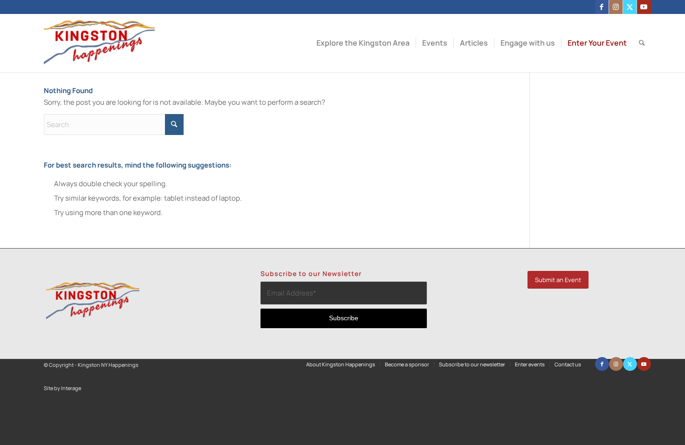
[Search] (642, 43)
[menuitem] (363, 43)
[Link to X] (630, 7)
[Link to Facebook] (602, 7)
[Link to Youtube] (644, 7)
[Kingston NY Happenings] (99, 43)
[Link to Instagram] (616, 7)
